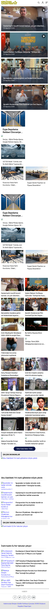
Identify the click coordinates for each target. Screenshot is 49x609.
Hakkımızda (7, 603)
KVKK (37, 603)
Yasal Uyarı (27, 606)
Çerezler (31, 603)
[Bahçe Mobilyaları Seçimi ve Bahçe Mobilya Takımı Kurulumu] (12, 172)
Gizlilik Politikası (23, 603)
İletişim (14, 603)
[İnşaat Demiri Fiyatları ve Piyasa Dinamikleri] (37, 172)
